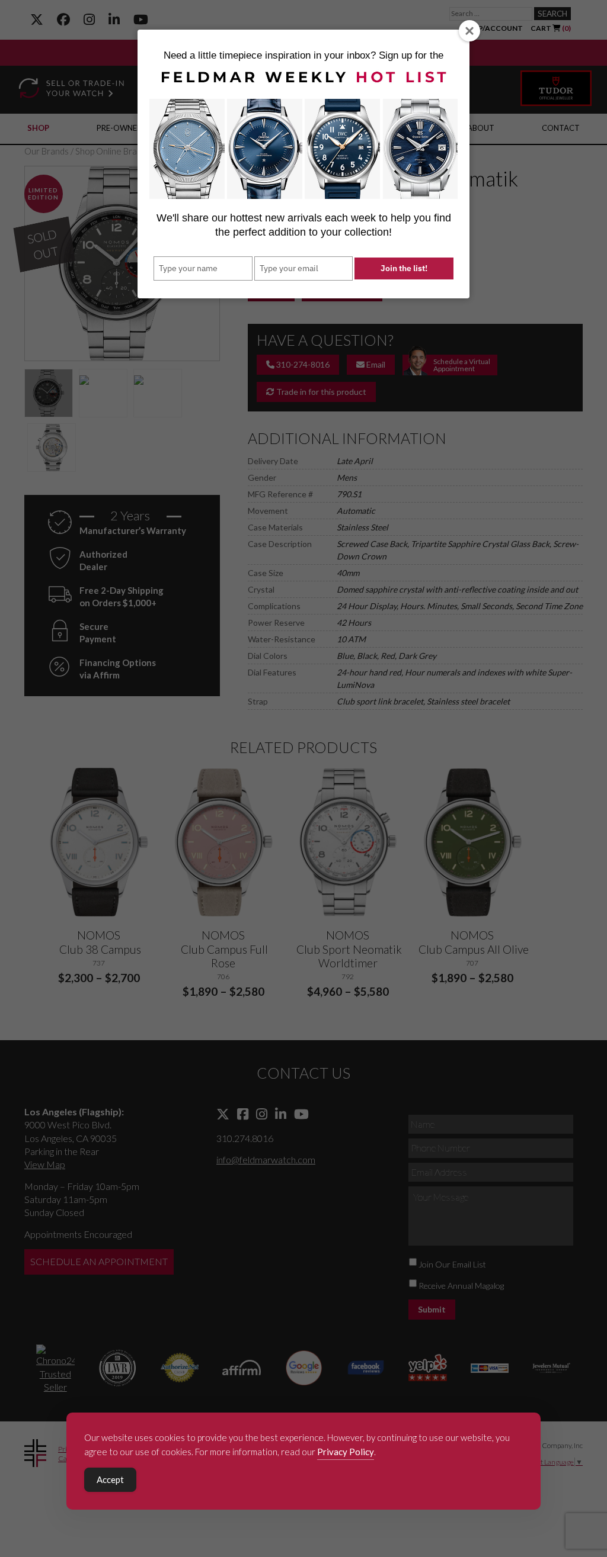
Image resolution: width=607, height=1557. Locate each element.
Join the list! (404, 268)
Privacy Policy (345, 1451)
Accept (110, 1479)
